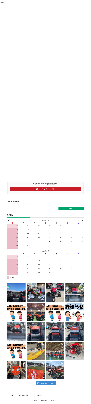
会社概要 (12, 395)
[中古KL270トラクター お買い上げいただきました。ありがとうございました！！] (16, 351)
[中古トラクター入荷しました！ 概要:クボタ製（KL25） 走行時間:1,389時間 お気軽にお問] (36, 331)
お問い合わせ (41, 395)
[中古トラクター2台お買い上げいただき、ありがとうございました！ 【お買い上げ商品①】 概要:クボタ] (55, 312)
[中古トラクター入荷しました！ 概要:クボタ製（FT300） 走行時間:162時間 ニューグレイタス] (16, 331)
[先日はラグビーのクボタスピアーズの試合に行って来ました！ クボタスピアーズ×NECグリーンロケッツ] (36, 370)
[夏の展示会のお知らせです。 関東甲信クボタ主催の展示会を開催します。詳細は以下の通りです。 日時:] (74, 312)
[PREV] (9, 220)
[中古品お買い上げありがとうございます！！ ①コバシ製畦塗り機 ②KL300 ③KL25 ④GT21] (16, 312)
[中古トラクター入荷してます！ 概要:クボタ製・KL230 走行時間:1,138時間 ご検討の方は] (55, 370)
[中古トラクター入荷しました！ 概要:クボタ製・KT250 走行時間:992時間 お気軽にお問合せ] (16, 370)
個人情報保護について (25, 395)
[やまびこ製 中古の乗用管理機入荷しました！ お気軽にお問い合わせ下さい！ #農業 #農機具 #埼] (74, 293)
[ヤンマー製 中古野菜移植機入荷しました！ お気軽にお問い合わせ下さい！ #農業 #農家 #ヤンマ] (55, 293)
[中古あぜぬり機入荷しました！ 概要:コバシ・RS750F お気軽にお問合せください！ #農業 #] (74, 351)
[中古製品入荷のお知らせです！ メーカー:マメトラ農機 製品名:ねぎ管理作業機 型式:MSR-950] (36, 293)
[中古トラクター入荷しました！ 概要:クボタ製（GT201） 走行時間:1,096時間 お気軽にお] (55, 331)
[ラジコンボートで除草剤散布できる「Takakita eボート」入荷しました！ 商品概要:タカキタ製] (36, 351)
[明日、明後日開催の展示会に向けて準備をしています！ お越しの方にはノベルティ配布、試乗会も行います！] (55, 351)
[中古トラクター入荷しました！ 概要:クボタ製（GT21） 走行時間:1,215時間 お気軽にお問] (74, 331)
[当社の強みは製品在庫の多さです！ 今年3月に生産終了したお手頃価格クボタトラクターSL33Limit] (36, 312)
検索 (71, 208)
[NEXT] (82, 220)
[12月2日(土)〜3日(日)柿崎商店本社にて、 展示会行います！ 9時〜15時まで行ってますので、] (16, 293)
